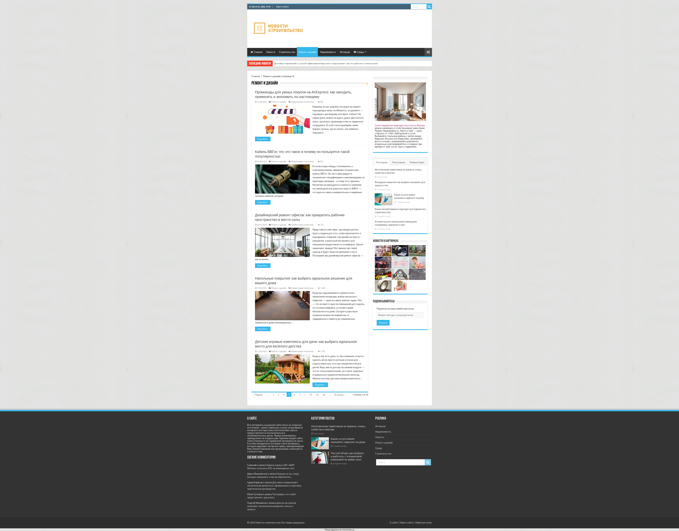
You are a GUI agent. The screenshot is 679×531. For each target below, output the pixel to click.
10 (310, 394)
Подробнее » (262, 139)
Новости (270, 52)
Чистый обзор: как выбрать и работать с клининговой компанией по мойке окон (347, 456)
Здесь (401, 146)
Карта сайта (282, 6)
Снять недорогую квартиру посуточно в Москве (400, 125)
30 (324, 394)
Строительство (287, 52)
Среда (360, 52)
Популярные (398, 162)
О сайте (394, 522)
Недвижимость (328, 52)
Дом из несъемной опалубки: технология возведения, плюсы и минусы (271, 506)
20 (317, 394)
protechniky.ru (347, 529)
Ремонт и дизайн (307, 52)
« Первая (258, 394)
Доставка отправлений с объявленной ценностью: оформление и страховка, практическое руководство (274, 485)
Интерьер (345, 52)
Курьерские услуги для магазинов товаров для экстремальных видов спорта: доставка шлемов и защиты (326, 63)
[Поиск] (429, 6)
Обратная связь (423, 522)
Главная (258, 52)
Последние (382, 162)
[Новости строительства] (279, 28)
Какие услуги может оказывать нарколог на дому (348, 440)
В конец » (339, 394)
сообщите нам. (255, 451)
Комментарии (417, 162)
